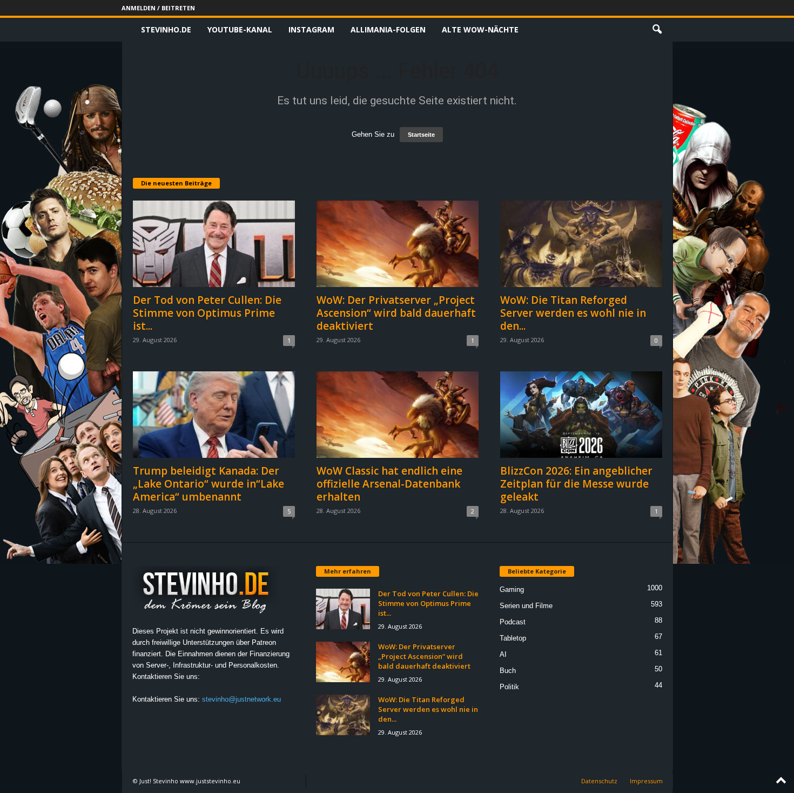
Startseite (421, 134)
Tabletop (513, 638)
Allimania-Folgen (388, 29)
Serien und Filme (526, 606)
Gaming (512, 589)
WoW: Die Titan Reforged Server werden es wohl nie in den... (573, 313)
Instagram (311, 29)
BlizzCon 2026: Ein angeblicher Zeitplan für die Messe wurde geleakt (576, 484)
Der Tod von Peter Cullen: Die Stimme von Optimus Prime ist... (207, 313)
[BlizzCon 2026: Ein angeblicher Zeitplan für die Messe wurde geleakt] (581, 414)
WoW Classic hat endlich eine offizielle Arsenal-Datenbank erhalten (389, 484)
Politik (509, 687)
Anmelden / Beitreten (158, 8)
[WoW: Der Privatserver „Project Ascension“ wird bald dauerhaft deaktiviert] (398, 244)
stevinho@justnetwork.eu (241, 699)
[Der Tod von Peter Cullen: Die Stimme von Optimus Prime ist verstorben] (214, 244)
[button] (657, 30)
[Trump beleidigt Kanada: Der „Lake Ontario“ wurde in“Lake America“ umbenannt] (214, 414)
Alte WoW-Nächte (480, 29)
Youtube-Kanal (239, 29)
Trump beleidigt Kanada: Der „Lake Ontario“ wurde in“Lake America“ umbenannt (208, 484)
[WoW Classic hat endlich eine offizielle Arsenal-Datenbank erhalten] (398, 414)
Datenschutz (599, 781)
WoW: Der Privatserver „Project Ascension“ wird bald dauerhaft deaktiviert (396, 313)
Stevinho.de (166, 29)
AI (503, 654)
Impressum (646, 781)
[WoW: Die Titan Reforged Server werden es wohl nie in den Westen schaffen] (581, 244)
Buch (508, 671)
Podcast (513, 622)
